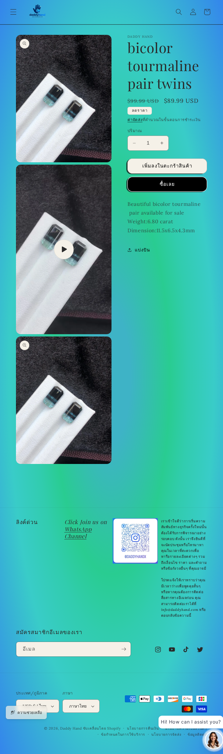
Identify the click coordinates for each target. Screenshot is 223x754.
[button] (13, 12)
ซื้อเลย (167, 184)
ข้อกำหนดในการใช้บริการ (123, 734)
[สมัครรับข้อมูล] (124, 649)
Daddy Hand (71, 728)
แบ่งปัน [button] (142, 250)
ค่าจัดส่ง (135, 119)
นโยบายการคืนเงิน (143, 728)
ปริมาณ (134, 130)
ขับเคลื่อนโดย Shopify (102, 728)
